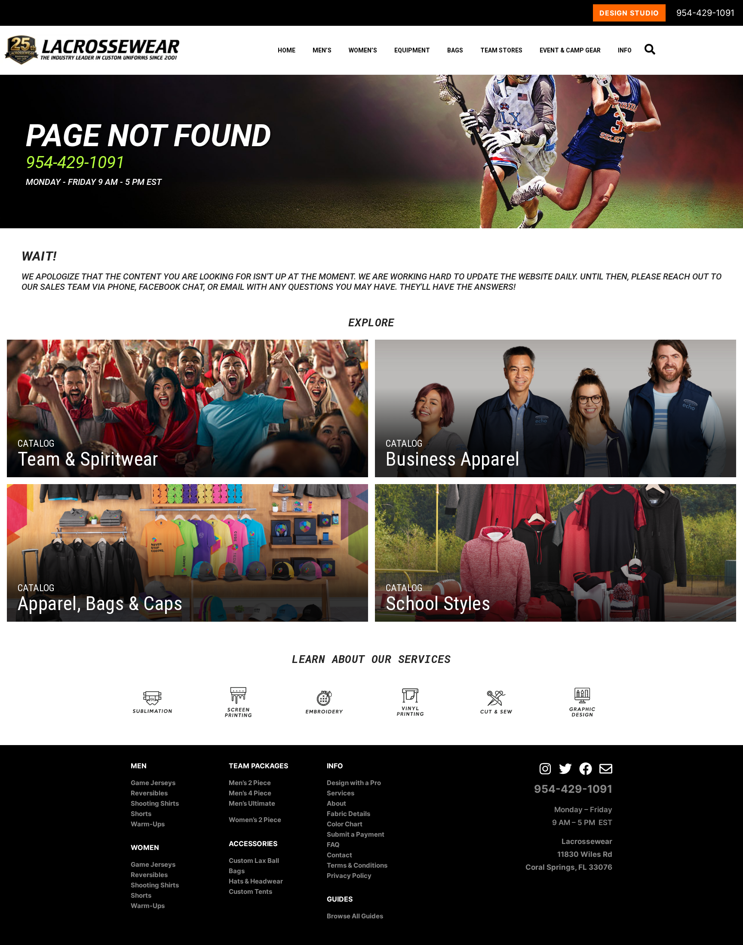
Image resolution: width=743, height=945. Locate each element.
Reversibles (149, 793)
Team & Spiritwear (88, 459)
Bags (237, 871)
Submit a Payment (355, 834)
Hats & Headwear (256, 881)
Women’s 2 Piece (255, 820)
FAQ (333, 845)
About (336, 803)
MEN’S (322, 50)
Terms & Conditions (357, 865)
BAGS (455, 50)
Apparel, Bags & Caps (100, 603)
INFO (625, 50)
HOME (286, 50)
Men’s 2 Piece (250, 783)
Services (340, 793)
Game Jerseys (153, 783)
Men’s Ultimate (252, 803)
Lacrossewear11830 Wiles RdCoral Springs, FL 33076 (568, 854)
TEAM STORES (501, 50)
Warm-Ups (148, 824)
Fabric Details (348, 814)
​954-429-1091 (75, 162)
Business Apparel (452, 459)
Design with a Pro (354, 783)
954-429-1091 (705, 13)
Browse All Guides (355, 916)
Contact (339, 855)
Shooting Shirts (155, 803)
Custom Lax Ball (254, 860)
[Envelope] (605, 768)
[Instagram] (545, 768)
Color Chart (344, 824)
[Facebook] (585, 768)
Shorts (141, 814)
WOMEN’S (363, 50)
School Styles (438, 603)
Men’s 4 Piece (250, 793)
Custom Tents (250, 891)
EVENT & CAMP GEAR (570, 50)
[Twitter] (565, 768)
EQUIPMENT (412, 50)
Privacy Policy (349, 875)
